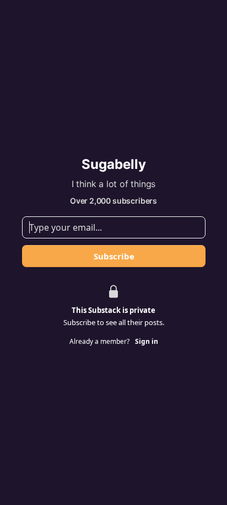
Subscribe (113, 256)
